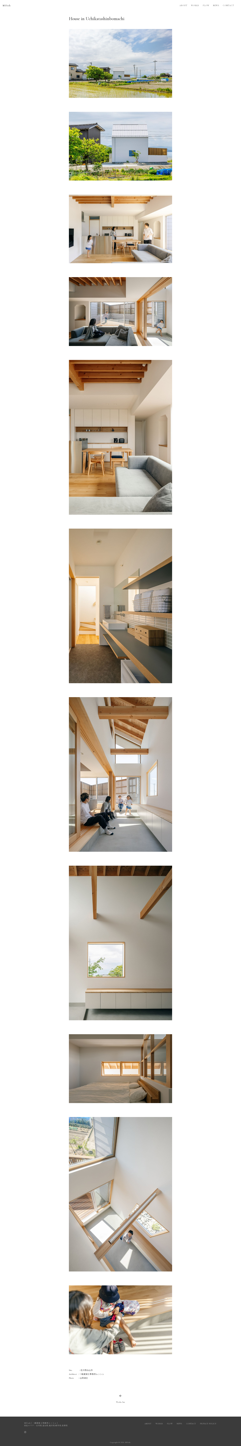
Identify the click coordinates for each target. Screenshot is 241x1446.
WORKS (195, 5)
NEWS (216, 5)
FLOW (206, 5)
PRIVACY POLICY (208, 1423)
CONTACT (228, 5)
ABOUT (183, 5)
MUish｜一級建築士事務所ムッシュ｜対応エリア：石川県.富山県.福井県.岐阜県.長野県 (46, 1424)
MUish (7, 5)
